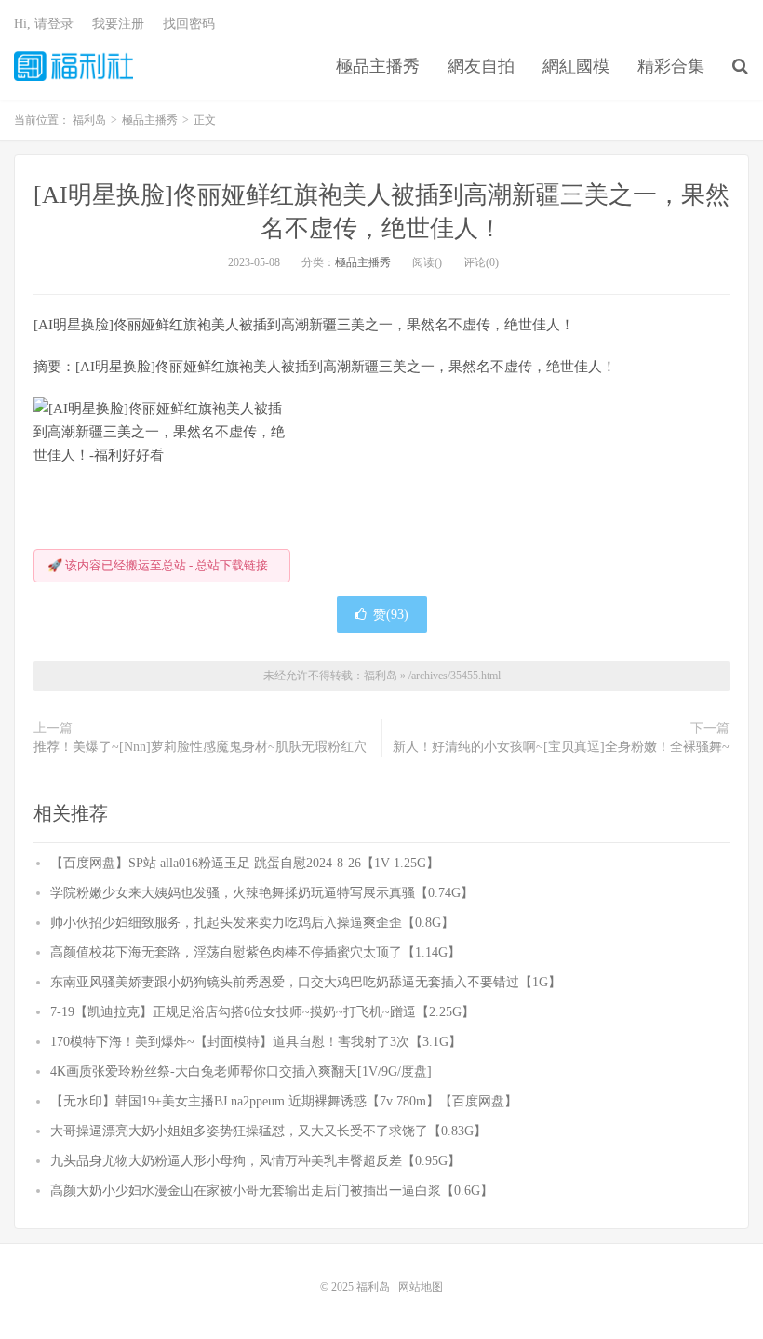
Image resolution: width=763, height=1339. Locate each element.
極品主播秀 (378, 66)
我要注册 (118, 24)
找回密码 (189, 24)
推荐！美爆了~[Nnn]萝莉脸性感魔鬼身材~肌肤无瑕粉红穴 (200, 747)
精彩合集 (670, 66)
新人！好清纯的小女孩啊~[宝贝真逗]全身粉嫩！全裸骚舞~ (561, 747)
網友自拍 (481, 66)
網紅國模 (575, 66)
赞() (390, 615)
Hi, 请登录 (44, 24)
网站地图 (420, 1286)
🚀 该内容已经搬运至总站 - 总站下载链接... (161, 565)
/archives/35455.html (454, 675)
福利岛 (73, 66)
